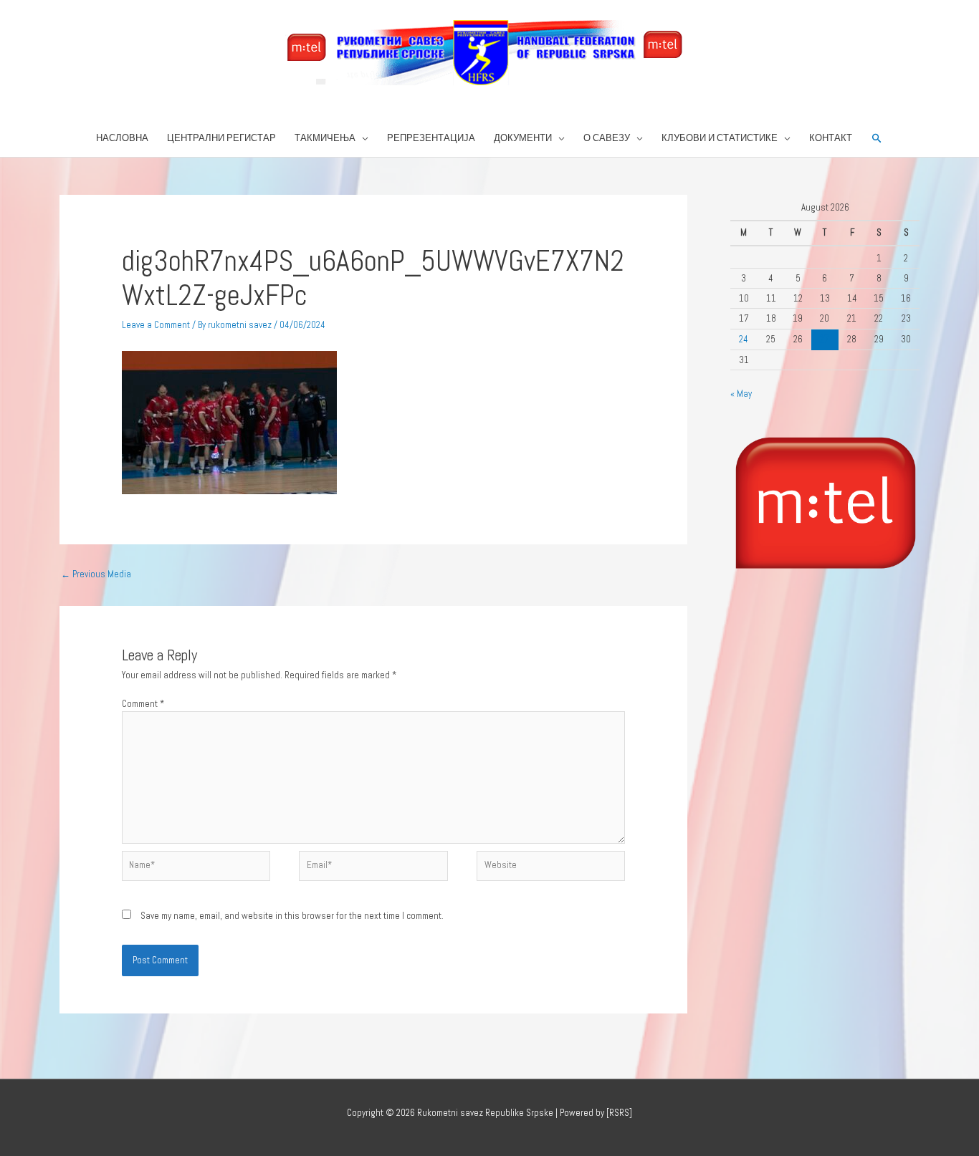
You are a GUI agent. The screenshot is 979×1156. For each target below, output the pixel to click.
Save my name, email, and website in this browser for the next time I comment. (292, 916)
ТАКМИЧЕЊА (325, 138)
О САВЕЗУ (606, 138)
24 (743, 339)
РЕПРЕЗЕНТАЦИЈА (431, 138)
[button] (877, 139)
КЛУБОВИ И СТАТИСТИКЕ (720, 138)
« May (741, 393)
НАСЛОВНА (122, 138)
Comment (143, 704)
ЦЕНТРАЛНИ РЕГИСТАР (221, 138)
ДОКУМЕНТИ (523, 138)
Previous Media (96, 574)
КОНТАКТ (830, 138)
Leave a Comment (156, 325)
